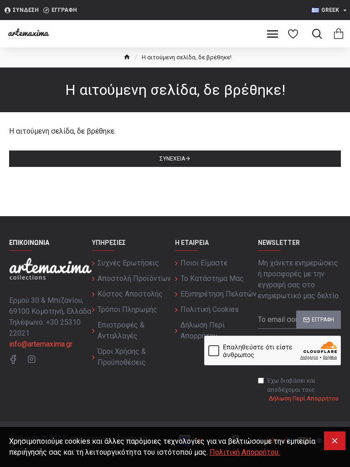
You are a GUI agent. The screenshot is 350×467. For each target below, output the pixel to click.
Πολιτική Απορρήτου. (245, 452)
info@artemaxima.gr (40, 344)
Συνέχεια (172, 159)
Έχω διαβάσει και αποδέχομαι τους (303, 389)
